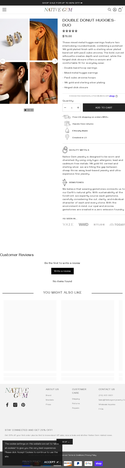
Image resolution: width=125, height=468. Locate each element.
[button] (3, 61)
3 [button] (32, 110)
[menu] (4, 10)
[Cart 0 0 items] (120, 9)
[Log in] (115, 9)
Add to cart (103, 108)
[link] (30, 374)
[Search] (109, 10)
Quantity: (68, 101)
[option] (43, 61)
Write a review (62, 271)
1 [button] (25, 110)
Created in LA (79, 138)
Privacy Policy (90, 455)
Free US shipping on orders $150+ (90, 117)
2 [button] (28, 110)
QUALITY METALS (79, 150)
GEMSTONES (76, 182)
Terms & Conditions (76, 455)
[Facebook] (7, 405)
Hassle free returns (83, 124)
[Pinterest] (23, 405)
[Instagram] (15, 405)
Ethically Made (80, 131)
